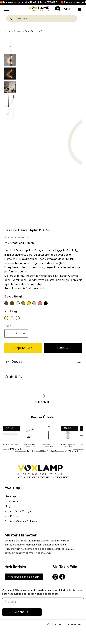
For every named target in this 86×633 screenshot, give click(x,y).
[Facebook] (11, 377)
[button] (79, 9)
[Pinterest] (16, 377)
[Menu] (6, 8)
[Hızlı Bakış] (29, 433)
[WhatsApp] (6, 377)
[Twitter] (21, 377)
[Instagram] (55, 577)
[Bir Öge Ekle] (24, 334)
